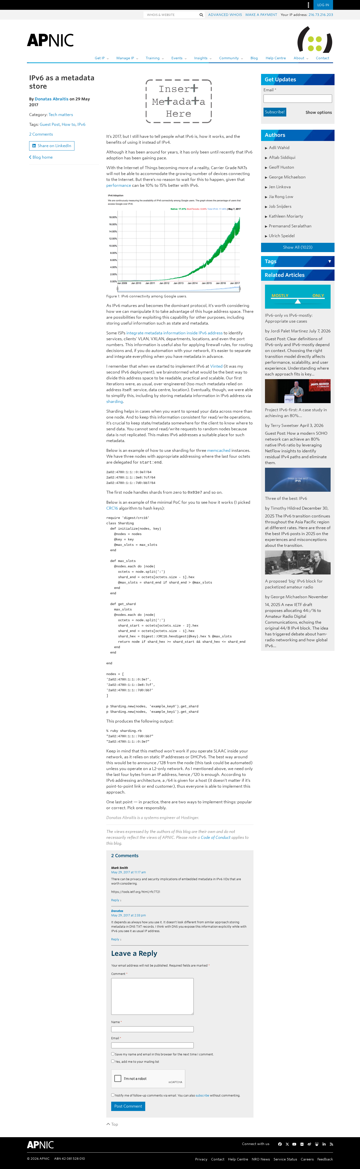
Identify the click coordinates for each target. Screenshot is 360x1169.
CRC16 (112, 508)
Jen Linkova (280, 187)
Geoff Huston (281, 167)
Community (229, 58)
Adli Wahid (279, 147)
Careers (307, 1159)
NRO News (261, 1159)
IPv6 (81, 124)
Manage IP (125, 58)
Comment (119, 974)
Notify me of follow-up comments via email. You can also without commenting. (177, 1095)
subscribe (202, 1095)
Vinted (216, 366)
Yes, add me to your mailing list (136, 1062)
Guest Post (50, 124)
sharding (114, 401)
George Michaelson (287, 177)
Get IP (100, 58)
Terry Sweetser (285, 425)
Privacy (201, 1159)
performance (118, 185)
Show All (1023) (297, 247)
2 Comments (41, 134)
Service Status (285, 1159)
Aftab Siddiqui (282, 157)
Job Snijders (280, 206)
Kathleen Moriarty (286, 216)
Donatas (117, 911)
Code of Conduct (215, 837)
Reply (115, 900)
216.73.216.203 (321, 15)
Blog (254, 58)
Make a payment (261, 15)
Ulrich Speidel (282, 236)
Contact (322, 58)
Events (176, 58)
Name (116, 1022)
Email (116, 1038)
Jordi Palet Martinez (289, 331)
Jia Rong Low (281, 196)
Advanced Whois (225, 15)
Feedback (325, 1159)
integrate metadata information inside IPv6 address (174, 333)
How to (68, 124)
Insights (200, 58)
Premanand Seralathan (290, 226)
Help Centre (276, 58)
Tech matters (60, 114)
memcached (218, 450)
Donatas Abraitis (52, 99)
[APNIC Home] (50, 39)
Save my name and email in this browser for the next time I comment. (164, 1054)
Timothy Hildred (286, 508)
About (299, 58)
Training (153, 58)
